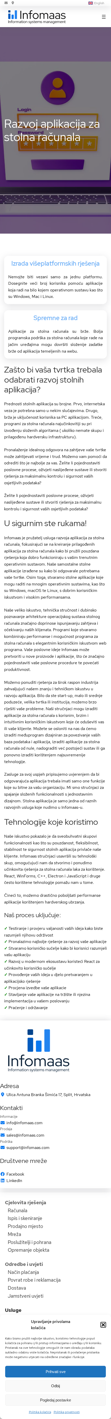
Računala (17, 1210)
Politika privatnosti (67, 1412)
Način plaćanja (23, 1272)
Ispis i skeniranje (25, 1218)
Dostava (17, 1288)
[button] (103, 1324)
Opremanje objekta (28, 1250)
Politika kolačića (40, 1412)
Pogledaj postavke (55, 1400)
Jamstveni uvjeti (25, 1296)
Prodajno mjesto (25, 1226)
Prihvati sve (56, 1371)
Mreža (14, 1234)
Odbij (55, 1386)
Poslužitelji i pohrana (29, 1242)
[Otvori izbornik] (104, 17)
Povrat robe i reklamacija (34, 1280)
